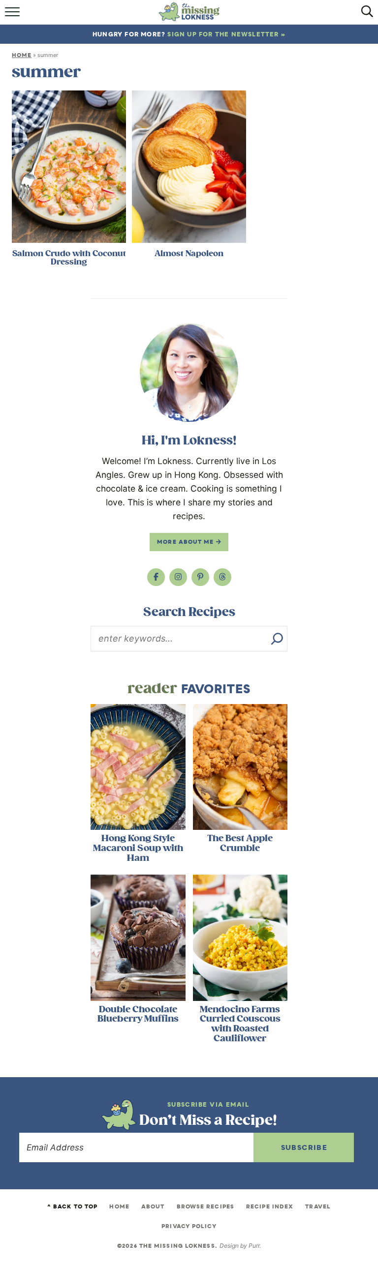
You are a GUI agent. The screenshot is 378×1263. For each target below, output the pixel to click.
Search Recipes (189, 612)
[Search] (277, 638)
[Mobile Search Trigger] (364, 15)
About (153, 1206)
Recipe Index (269, 1206)
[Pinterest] (200, 577)
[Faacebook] (156, 577)
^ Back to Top (72, 1206)
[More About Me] (189, 372)
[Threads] (222, 577)
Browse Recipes (205, 1206)
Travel (318, 1206)
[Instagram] (178, 577)
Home (22, 55)
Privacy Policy (188, 1226)
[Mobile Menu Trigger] (13, 15)
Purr (254, 1245)
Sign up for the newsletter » (226, 34)
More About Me (186, 542)
